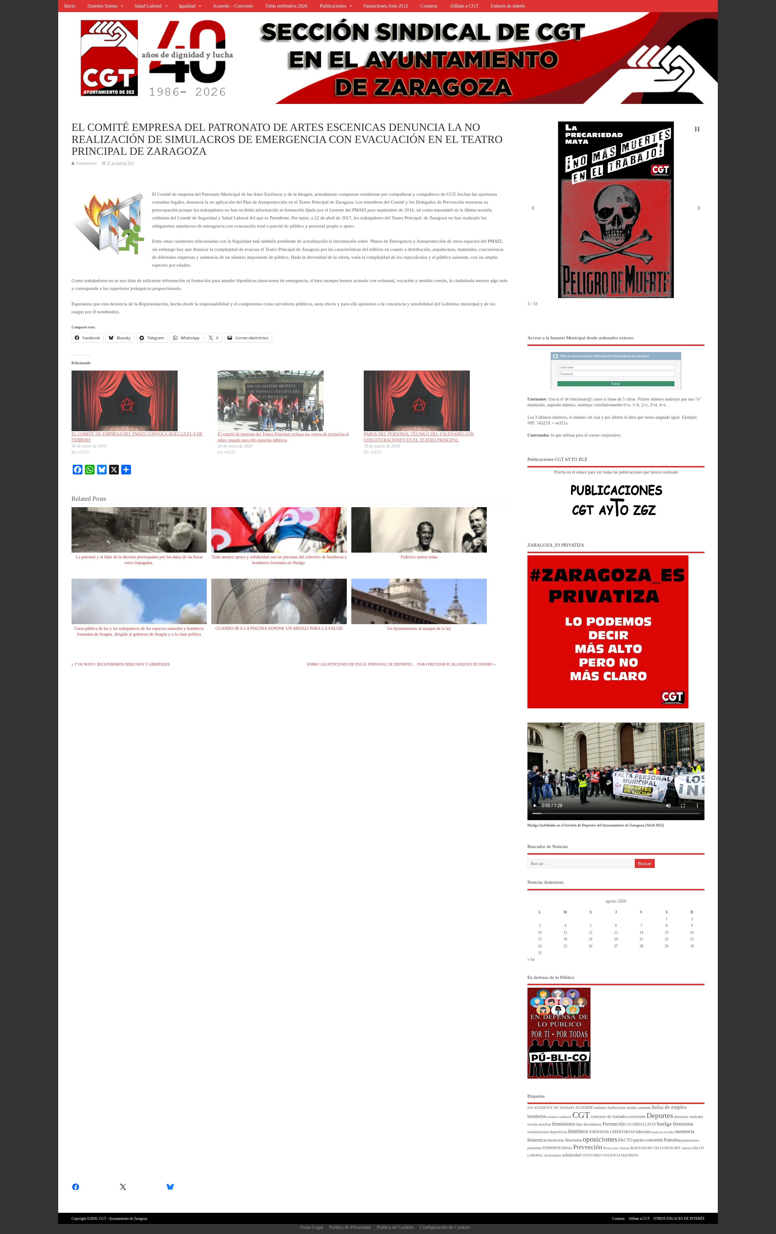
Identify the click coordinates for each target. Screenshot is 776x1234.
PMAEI (567, 1148)
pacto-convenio (648, 1140)
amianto (600, 1108)
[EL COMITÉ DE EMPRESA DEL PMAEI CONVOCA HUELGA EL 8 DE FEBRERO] (142, 401)
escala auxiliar (539, 1124)
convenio (637, 1116)
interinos (578, 1131)
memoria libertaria (564, 1140)
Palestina (672, 1140)
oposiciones (600, 1139)
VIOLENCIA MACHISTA (620, 1155)
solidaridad (571, 1155)
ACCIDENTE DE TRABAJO (554, 1107)
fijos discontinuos (589, 1124)
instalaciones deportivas (547, 1131)
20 (616, 939)
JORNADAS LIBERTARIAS (612, 1132)
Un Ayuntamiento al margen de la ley (419, 628)
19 (590, 939)
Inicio (69, 6)
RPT (677, 1148)
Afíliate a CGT (464, 6)
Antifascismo (616, 1108)
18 (565, 939)
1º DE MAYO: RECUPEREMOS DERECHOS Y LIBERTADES (122, 664)
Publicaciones (333, 6)
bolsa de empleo (669, 1107)
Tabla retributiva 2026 (286, 6)
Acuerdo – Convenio (233, 6)
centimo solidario (559, 1117)
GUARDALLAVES (641, 1124)
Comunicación (86, 163)
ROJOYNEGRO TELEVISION (652, 1148)
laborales (643, 1131)
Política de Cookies (395, 1227)
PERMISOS (552, 1148)
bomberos (536, 1116)
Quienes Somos (103, 6)
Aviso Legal (311, 1227)
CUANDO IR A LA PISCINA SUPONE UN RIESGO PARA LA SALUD (279, 628)
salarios (686, 1148)
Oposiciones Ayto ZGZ (385, 6)
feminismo (563, 1124)
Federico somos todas (419, 557)
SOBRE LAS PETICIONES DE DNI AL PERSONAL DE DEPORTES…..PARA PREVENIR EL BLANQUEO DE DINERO (400, 664)
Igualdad (187, 6)
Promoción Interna (616, 1148)
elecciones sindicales (688, 1117)
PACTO (625, 1140)
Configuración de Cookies (445, 1227)
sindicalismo (552, 1155)
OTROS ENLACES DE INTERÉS (679, 1218)
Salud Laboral (148, 6)
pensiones (534, 1148)
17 (540, 939)
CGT (581, 1115)
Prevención (587, 1147)
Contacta (428, 6)
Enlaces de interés (508, 6)
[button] (533, 207)
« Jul (530, 959)
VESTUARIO (591, 1155)
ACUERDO (584, 1108)
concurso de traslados (609, 1116)
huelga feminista (675, 1124)
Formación (614, 1124)
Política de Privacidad (350, 1227)
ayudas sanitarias (639, 1108)
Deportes (660, 1115)
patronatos (690, 1140)
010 (530, 1107)
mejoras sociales (663, 1132)
